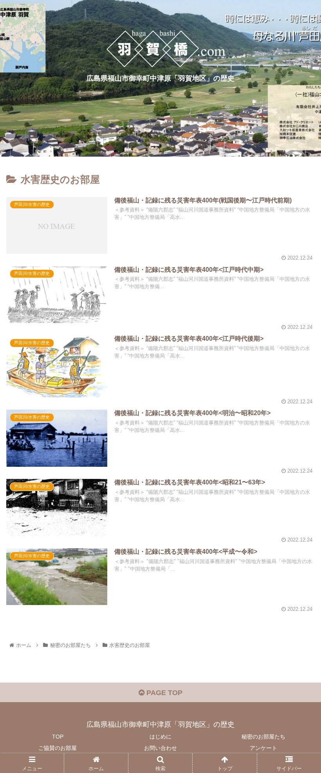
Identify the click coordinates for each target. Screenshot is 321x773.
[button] (297, 673)
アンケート (263, 748)
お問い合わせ (160, 748)
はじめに (160, 736)
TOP (57, 736)
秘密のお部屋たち (263, 736)
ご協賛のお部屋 (57, 748)
